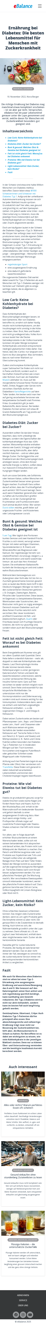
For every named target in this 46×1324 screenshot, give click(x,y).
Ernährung (18, 89)
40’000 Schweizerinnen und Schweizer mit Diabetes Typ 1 (20, 193)
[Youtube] (30, 1315)
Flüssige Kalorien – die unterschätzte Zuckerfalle (23, 1246)
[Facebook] (16, 1315)
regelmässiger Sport (17, 264)
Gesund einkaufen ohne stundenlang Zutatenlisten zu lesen (23, 1176)
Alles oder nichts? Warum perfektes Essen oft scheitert (23, 1106)
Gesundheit (28, 89)
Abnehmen (13, 1240)
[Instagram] (23, 1315)
